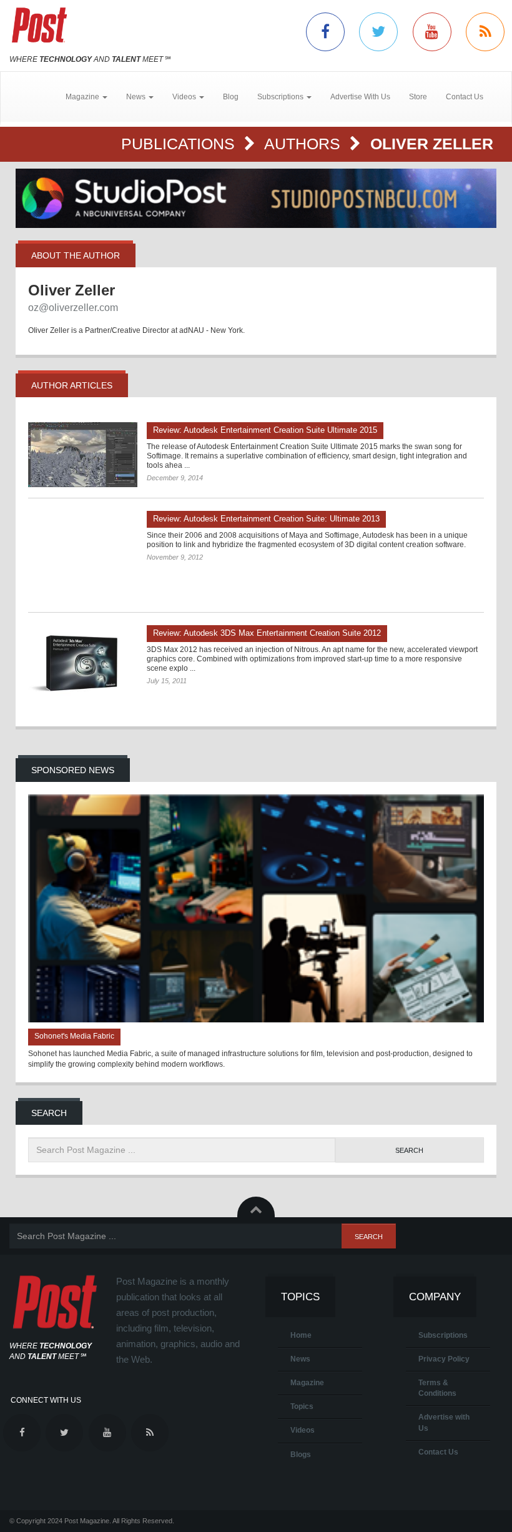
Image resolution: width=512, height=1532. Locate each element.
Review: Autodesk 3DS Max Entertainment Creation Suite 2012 (267, 633)
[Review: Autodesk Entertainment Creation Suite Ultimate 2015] (82, 454)
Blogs (300, 1454)
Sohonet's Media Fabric (74, 1036)
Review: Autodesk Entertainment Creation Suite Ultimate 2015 (265, 430)
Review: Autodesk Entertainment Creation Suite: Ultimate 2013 (266, 518)
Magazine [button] (83, 96)
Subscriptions (443, 1335)
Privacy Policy (444, 1359)
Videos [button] (185, 96)
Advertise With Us (360, 96)
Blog (231, 96)
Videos (302, 1430)
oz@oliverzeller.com (73, 307)
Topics (301, 1406)
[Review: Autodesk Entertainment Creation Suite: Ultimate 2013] (82, 556)
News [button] (136, 96)
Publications (180, 143)
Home (301, 1335)
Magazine (307, 1382)
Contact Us (464, 96)
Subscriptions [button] (281, 96)
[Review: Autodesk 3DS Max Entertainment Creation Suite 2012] (82, 664)
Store (418, 96)
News (300, 1359)
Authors (304, 143)
